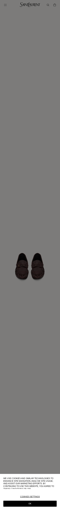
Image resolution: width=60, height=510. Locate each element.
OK (29, 504)
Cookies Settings (30, 497)
